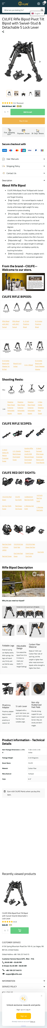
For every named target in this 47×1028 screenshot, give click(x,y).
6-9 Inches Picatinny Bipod (38, 324)
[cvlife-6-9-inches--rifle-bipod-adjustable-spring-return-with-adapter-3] (40, 307)
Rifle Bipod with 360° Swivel (5, 324)
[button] (8, 110)
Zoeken (42, 10)
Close (23, 981)
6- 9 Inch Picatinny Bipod (26, 324)
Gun (6, 506)
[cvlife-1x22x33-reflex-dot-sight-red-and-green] (41, 532)
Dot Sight (41, 552)
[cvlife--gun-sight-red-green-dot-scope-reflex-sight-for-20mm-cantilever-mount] (18, 482)
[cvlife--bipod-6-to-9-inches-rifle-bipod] (17, 353)
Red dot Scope (6, 556)
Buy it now (23, 121)
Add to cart (28, 112)
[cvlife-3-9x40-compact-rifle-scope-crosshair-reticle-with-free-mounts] (40, 433)
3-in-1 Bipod (28, 365)
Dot (3, 506)
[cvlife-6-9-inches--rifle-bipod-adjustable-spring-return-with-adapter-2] (28, 307)
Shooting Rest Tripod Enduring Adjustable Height (11, 408)
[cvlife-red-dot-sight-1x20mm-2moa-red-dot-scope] (7, 530)
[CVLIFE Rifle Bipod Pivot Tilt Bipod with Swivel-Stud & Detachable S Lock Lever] (15, 893)
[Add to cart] (19, 930)
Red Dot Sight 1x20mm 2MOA (6, 547)
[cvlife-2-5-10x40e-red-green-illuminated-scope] (17, 439)
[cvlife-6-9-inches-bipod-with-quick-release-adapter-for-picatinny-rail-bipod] (40, 347)
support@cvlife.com (14, 974)
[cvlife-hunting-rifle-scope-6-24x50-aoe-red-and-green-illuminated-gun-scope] (29, 434)
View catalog (3, 3)
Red (18, 547)
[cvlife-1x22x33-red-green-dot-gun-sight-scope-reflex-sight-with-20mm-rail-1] (7, 482)
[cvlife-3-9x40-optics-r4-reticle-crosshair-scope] (6, 436)
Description (7, 180)
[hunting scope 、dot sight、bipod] (23, 292)
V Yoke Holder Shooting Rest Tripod (41, 408)
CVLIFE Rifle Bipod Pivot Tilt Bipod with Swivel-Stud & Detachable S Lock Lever (15, 916)
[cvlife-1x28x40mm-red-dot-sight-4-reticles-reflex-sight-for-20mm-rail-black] (29, 482)
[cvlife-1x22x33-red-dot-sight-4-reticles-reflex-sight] (41, 482)
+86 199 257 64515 (14, 970)
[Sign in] (38, 4)
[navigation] (9, 93)
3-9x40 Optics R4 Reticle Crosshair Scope (5, 455)
